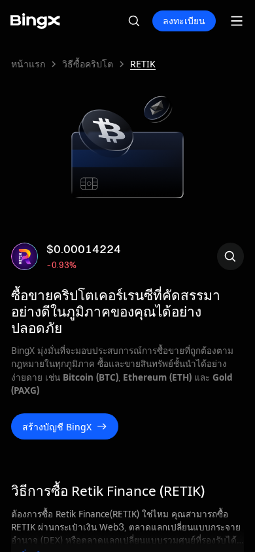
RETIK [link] (143, 64)
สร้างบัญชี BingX (57, 427)
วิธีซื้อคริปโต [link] (87, 64)
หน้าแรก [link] (28, 64)
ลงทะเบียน (184, 20)
